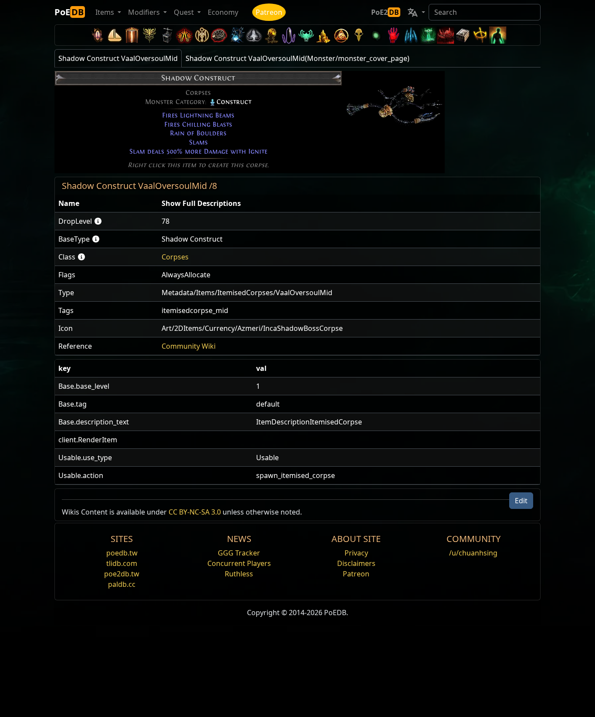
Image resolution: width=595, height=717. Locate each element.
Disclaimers (356, 563)
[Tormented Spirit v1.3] (428, 35)
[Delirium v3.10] (254, 35)
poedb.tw (122, 553)
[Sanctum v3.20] (132, 35)
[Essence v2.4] (410, 35)
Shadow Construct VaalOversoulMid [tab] (118, 58)
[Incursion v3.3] (341, 35)
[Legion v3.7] (289, 35)
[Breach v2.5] (393, 35)
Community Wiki (189, 346)
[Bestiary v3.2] (358, 35)
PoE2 (385, 12)
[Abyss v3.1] (376, 35)
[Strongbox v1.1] (463, 35)
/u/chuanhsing (473, 553)
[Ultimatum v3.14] (184, 35)
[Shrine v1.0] (480, 35)
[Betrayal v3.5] (306, 35)
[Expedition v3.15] (167, 35)
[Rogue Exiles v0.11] (498, 35)
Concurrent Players (239, 563)
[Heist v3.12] (219, 35)
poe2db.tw (121, 574)
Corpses (175, 257)
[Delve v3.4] (323, 35)
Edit (521, 500)
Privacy (356, 553)
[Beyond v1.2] (445, 35)
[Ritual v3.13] (201, 35)
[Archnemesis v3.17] (149, 35)
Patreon (269, 12)
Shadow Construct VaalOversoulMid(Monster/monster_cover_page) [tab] (297, 58)
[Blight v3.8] (271, 35)
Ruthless (239, 574)
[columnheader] (106, 203)
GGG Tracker (239, 553)
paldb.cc (121, 584)
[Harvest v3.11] (236, 35)
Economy (223, 12)
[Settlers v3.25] (114, 35)
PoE (69, 12)
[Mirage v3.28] (97, 35)
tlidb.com (121, 563)
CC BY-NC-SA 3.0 (195, 512)
